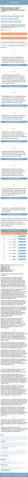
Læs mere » (14, 33)
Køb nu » (14, 38)
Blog (9, 474)
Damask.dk (3, 43)
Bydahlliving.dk (5, 45)
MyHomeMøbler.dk (20, 43)
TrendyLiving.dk (11, 43)
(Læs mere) (17, 27)
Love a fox (14, 2)
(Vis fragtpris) (7, 30)
